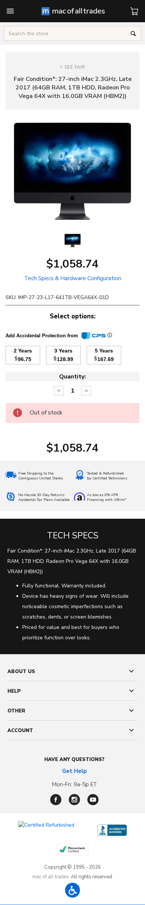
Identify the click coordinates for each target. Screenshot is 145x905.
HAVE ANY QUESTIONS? (74, 759)
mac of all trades (50, 876)
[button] (72, 890)
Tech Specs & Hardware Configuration (72, 278)
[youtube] (93, 799)
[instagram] (74, 799)
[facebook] (55, 799)
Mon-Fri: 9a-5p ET (74, 784)
